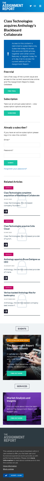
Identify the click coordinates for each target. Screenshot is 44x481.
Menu (40, 6)
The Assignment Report (13, 6)
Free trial (12, 91)
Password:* (8, 150)
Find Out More (16, 373)
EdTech (9, 187)
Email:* (7, 140)
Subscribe (12, 113)
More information (10, 466)
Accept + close (16, 475)
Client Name (15, 438)
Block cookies (8, 469)
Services (22, 386)
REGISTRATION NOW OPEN (18, 340)
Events (22, 329)
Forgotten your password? (15, 169)
